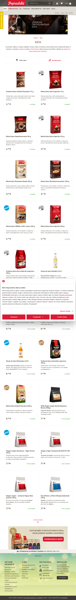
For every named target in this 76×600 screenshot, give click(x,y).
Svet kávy (25, 571)
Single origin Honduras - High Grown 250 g (20, 452)
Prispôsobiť (37, 317)
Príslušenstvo (36, 9)
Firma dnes (25, 567)
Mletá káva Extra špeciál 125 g (52, 136)
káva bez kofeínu (40, 51)
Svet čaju (25, 574)
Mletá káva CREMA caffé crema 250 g (20, 226)
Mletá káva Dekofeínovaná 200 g (19, 406)
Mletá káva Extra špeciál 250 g (52, 226)
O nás (62, 13)
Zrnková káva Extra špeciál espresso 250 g (20, 272)
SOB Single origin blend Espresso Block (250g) (54, 407)
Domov (36, 37)
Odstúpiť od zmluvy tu (12, 576)
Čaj (20, 9)
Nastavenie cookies (11, 586)
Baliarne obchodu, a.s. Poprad (33, 598)
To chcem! (62, 578)
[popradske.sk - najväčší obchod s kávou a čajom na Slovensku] (16, 2)
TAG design (63, 598)
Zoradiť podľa (56, 60)
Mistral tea (45, 567)
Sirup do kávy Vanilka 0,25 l (51, 271)
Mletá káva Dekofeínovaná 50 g (18, 136)
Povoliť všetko (62, 317)
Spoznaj (57, 13)
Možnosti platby (10, 571)
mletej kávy (34, 49)
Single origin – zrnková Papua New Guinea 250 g (19, 497)
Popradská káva (48, 570)
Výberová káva (13, 9)
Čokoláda (26, 9)
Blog (67, 13)
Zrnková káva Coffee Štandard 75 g (19, 91)
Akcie (53, 9)
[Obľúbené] (62, 3)
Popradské (45, 565)
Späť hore (38, 556)
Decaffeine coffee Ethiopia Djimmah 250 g (55, 497)
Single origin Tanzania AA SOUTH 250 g (55, 452)
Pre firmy (46, 9)
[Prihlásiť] (57, 3)
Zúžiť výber (23, 60)
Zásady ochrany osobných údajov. (43, 299)
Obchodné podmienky (11, 574)
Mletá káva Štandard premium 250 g (55, 181)
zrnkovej (22, 49)
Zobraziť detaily (65, 311)
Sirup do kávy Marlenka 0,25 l (17, 361)
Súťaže (71, 13)
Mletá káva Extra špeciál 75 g (52, 91)
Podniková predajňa (28, 569)
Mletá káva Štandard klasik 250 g (19, 181)
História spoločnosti (28, 565)
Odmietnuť (13, 317)
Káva (5, 9)
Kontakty (25, 578)
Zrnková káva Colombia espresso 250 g (53, 362)
